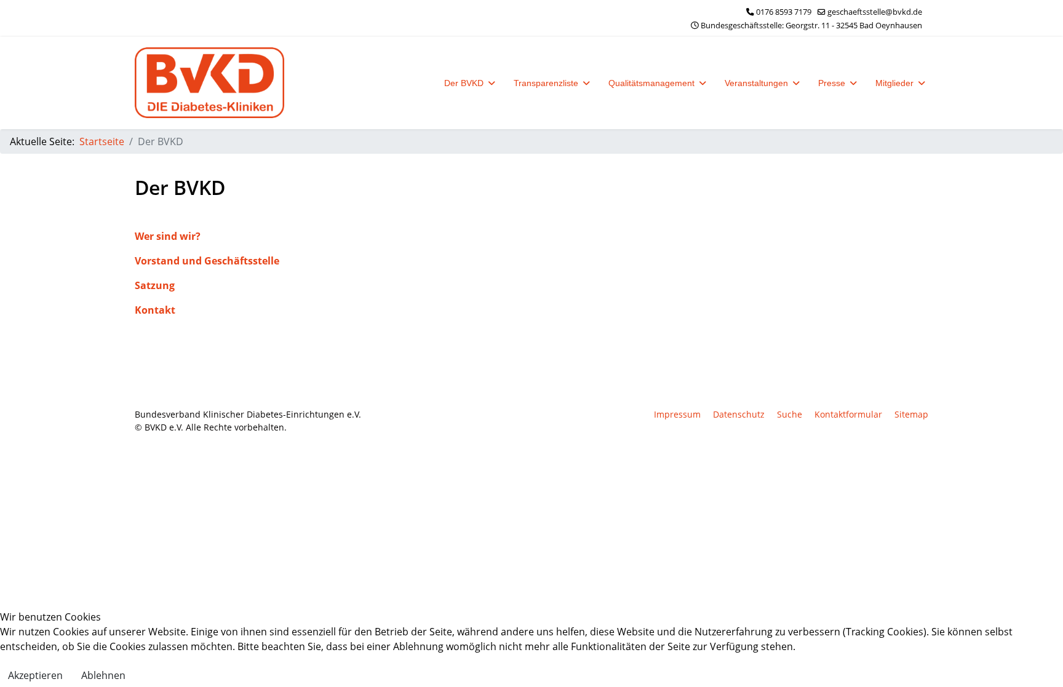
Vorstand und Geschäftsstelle (207, 261)
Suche (789, 414)
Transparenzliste (546, 83)
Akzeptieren (35, 675)
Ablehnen (103, 675)
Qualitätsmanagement (651, 83)
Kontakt (155, 310)
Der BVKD (464, 83)
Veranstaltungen (756, 83)
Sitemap (911, 414)
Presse (831, 83)
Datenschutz (739, 414)
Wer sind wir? (168, 236)
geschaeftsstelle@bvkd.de (874, 12)
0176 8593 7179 (783, 12)
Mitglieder (894, 83)
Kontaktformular (848, 414)
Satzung (155, 285)
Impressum (677, 414)
